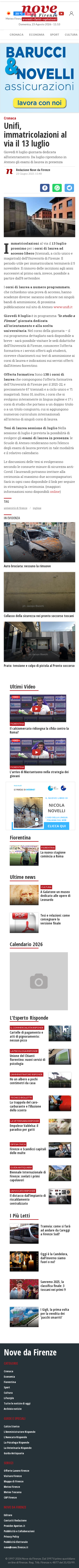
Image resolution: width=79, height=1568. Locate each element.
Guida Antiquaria (14, 1453)
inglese (37, 508)
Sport (54, 34)
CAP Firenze (10, 1497)
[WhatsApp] (57, 188)
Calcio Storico (11, 1426)
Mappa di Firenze (13, 1481)
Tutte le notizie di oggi (17, 1403)
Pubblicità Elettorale (16, 1542)
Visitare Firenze (13, 1476)
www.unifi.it (62, 307)
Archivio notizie (12, 1409)
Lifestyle (9, 1398)
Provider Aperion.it (14, 1526)
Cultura (8, 1392)
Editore (8, 1515)
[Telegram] (69, 188)
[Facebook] (44, 188)
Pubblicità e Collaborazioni (19, 1531)
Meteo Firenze (12, 1487)
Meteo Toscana (12, 1492)
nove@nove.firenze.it (16, 1547)
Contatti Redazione (15, 1520)
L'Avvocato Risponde (15, 1437)
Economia (36, 34)
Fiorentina (10, 1382)
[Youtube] (61, 13)
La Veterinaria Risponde (17, 1448)
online (55, 491)
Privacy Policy (11, 1536)
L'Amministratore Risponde (19, 1432)
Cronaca (16, 34)
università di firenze (15, 508)
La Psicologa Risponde (16, 1442)
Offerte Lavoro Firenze (16, 1470)
